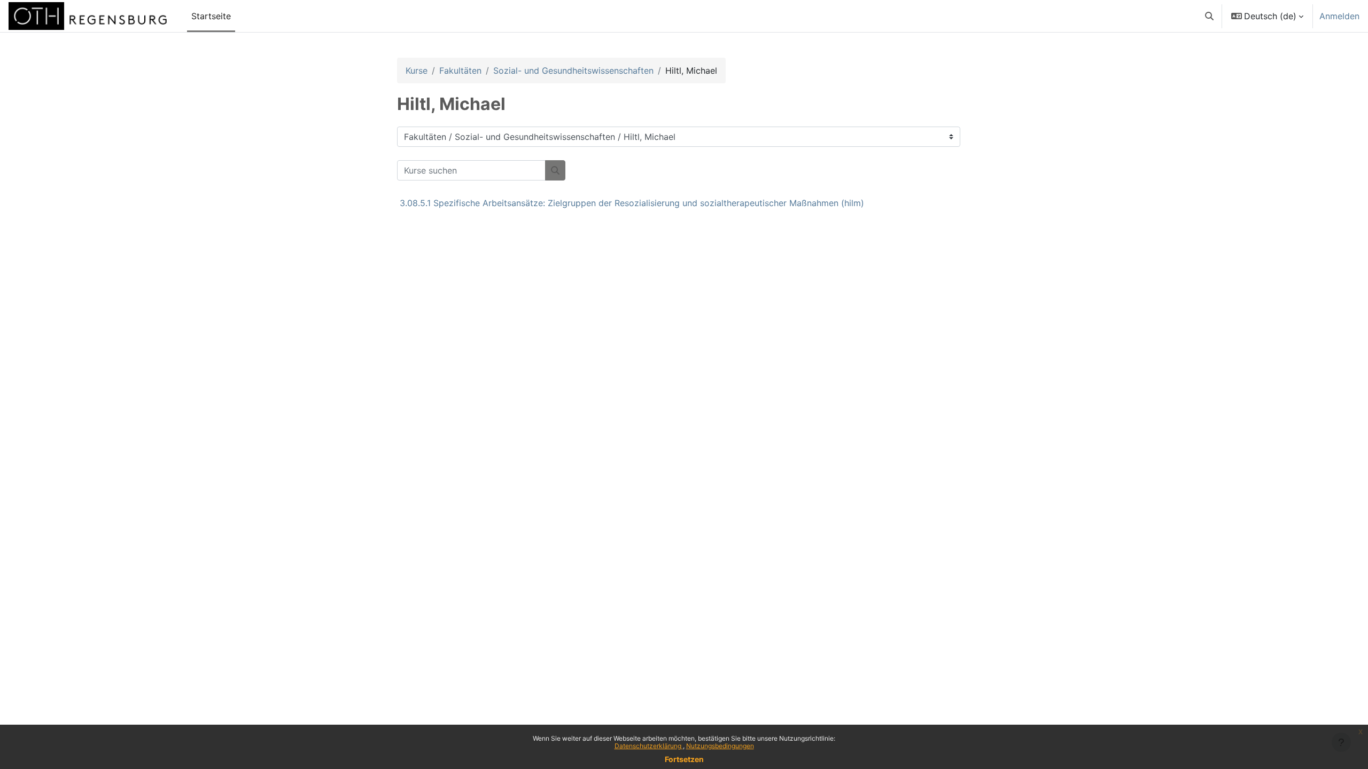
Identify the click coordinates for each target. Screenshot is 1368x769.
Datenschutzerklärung (649, 746)
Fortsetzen (684, 759)
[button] (1209, 16)
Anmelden (1339, 16)
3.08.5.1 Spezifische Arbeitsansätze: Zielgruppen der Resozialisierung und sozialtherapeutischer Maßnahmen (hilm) (632, 203)
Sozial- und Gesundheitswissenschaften (573, 70)
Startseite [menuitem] (211, 16)
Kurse (417, 70)
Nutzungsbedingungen (720, 746)
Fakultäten (460, 70)
